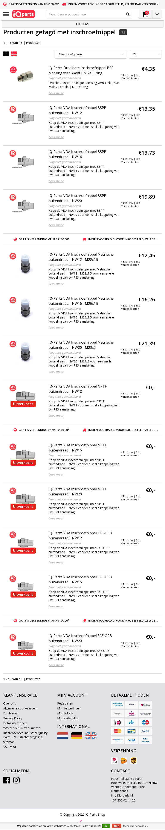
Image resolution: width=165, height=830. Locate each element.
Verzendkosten (130, 78)
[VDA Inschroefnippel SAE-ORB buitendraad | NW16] (25, 587)
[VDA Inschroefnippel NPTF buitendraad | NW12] (25, 396)
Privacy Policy (12, 718)
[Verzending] (114, 761)
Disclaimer (10, 713)
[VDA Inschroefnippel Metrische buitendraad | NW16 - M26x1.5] (25, 308)
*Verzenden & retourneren (21, 728)
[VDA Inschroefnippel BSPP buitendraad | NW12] (25, 117)
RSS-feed (9, 747)
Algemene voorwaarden (20, 708)
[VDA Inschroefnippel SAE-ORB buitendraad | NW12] (25, 543)
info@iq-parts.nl (122, 795)
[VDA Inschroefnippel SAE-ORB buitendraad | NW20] (25, 645)
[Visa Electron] (145, 740)
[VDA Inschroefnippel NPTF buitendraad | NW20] (25, 499)
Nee (116, 826)
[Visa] (131, 740)
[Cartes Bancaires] (117, 713)
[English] (91, 738)
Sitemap (9, 742)
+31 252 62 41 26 (123, 800)
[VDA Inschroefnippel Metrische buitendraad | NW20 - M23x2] (25, 352)
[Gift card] (145, 713)
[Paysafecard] (117, 740)
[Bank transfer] (131, 705)
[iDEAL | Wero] (117, 722)
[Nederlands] (62, 738)
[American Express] (117, 705)
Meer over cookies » (135, 826)
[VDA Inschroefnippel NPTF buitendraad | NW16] (25, 455)
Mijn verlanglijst (68, 718)
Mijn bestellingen (69, 708)
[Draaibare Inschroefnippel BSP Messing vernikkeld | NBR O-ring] (25, 77)
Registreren (65, 703)
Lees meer (56, 93)
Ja (106, 826)
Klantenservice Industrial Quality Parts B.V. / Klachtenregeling (25, 735)
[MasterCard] (117, 731)
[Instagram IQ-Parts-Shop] (16, 782)
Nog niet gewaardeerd (65, 78)
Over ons (9, 703)
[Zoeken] (127, 14)
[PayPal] (145, 731)
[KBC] (131, 722)
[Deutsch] (76, 738)
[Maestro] (145, 722)
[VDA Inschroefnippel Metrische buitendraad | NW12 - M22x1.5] (25, 264)
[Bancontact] (131, 731)
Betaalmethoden (15, 723)
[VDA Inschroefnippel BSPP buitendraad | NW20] (25, 205)
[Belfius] (145, 705)
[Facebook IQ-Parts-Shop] (6, 782)
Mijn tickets (65, 713)
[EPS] (131, 713)
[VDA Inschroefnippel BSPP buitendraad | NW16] (25, 161)
